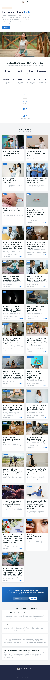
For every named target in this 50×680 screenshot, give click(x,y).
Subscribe (33, 598)
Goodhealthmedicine (27, 669)
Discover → (6, 27)
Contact (28, 672)
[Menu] (27, 2)
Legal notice (22, 672)
